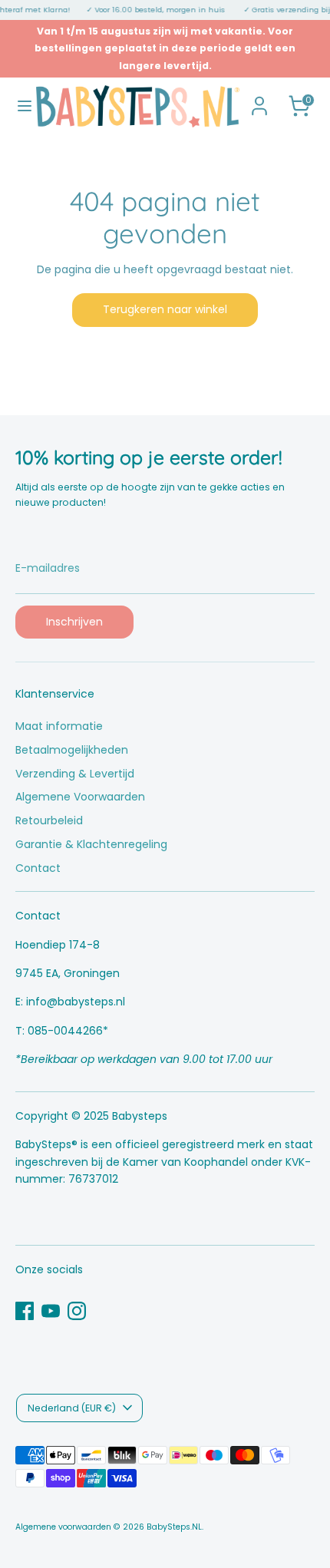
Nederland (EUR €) (72, 1408)
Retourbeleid (49, 820)
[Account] (259, 99)
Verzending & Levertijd (74, 773)
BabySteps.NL (174, 1527)
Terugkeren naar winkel (165, 309)
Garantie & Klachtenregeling (91, 844)
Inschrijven (74, 621)
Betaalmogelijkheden (71, 750)
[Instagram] (77, 1311)
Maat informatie (59, 726)
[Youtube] (50, 1311)
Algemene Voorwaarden (80, 796)
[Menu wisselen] (18, 106)
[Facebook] (24, 1311)
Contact (38, 868)
